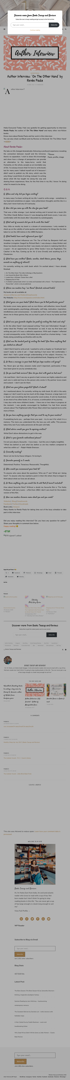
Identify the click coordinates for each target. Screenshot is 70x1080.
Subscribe (54, 25)
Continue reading (35, 30)
